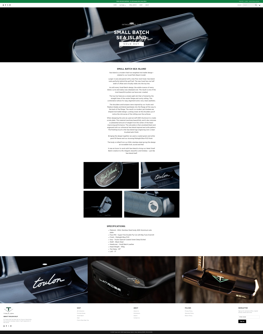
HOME (115, 5)
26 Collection (80, 311)
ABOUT (147, 5)
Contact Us (137, 318)
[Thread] (3, 5)
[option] (131, 34)
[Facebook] (5, 5)
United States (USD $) (254, 1)
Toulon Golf (117, 332)
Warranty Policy (189, 313)
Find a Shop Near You (83, 320)
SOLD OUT (131, 44)
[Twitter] (7, 5)
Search (135, 315)
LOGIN (246, 1)
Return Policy (188, 315)
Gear (78, 318)
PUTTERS (122, 5)
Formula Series (81, 313)
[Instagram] (10, 5)
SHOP (141, 5)
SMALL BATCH (132, 5)
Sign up (242, 321)
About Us (136, 311)
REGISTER (241, 1)
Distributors (137, 313)
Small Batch (80, 315)
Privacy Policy (188, 311)
